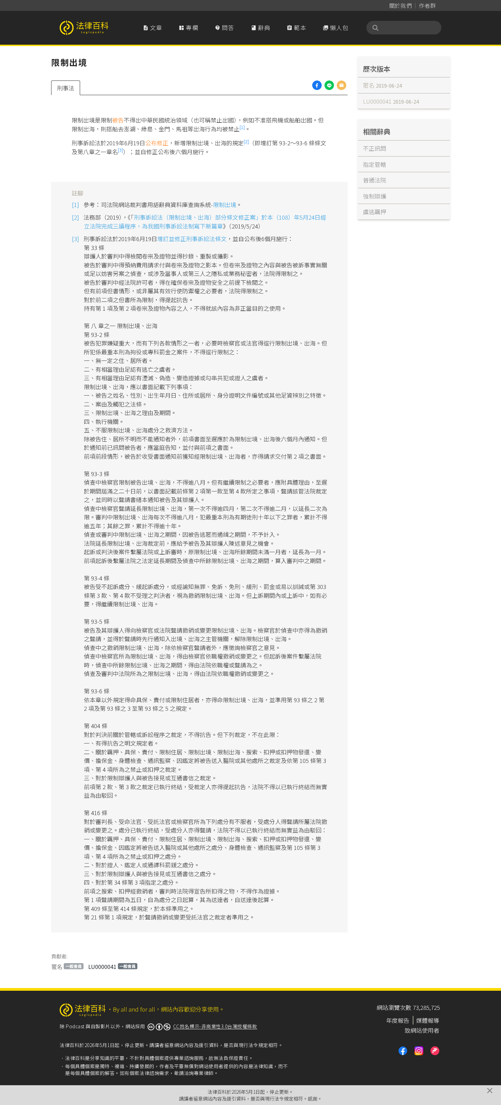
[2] (246, 141)
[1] (242, 127)
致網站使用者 (422, 1030)
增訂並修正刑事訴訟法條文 (192, 238)
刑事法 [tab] (65, 88)
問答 (224, 27)
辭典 (261, 27)
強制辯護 (374, 196)
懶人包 (336, 27)
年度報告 (397, 1020)
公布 (151, 142)
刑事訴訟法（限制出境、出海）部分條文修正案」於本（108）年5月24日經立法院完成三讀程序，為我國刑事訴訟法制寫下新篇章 (205, 221)
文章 (153, 27)
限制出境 (224, 204)
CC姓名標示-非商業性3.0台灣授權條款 (215, 1026)
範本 (296, 27)
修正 (162, 142)
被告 (118, 120)
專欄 (188, 27)
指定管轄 (374, 164)
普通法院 (374, 180)
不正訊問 (374, 148)
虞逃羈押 (374, 211)
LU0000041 (112, 966)
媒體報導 (427, 1020)
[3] (120, 150)
